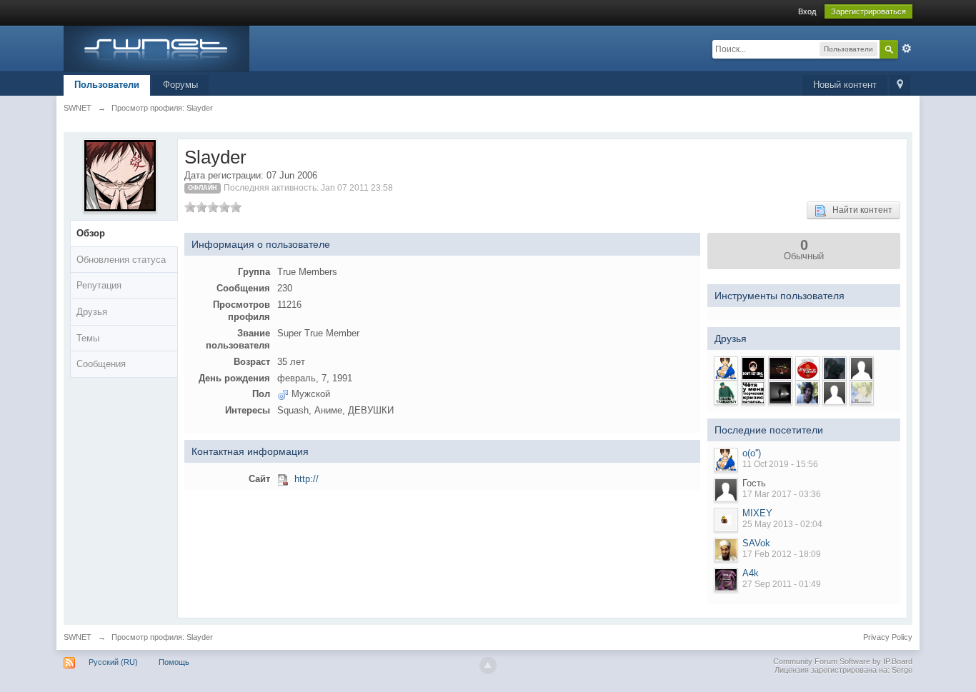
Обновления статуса (121, 259)
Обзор (90, 233)
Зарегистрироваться (868, 11)
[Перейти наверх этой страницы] (488, 665)
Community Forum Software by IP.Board (842, 661)
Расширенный (906, 48)
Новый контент (845, 84)
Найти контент (859, 210)
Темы (87, 338)
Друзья (91, 311)
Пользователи (106, 84)
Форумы (180, 84)
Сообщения (101, 363)
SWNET (77, 637)
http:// (306, 478)
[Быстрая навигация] (900, 85)
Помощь (174, 662)
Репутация (98, 285)
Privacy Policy (887, 637)
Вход (807, 11)
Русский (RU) (113, 662)
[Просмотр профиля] (726, 460)
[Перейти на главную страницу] (156, 47)
